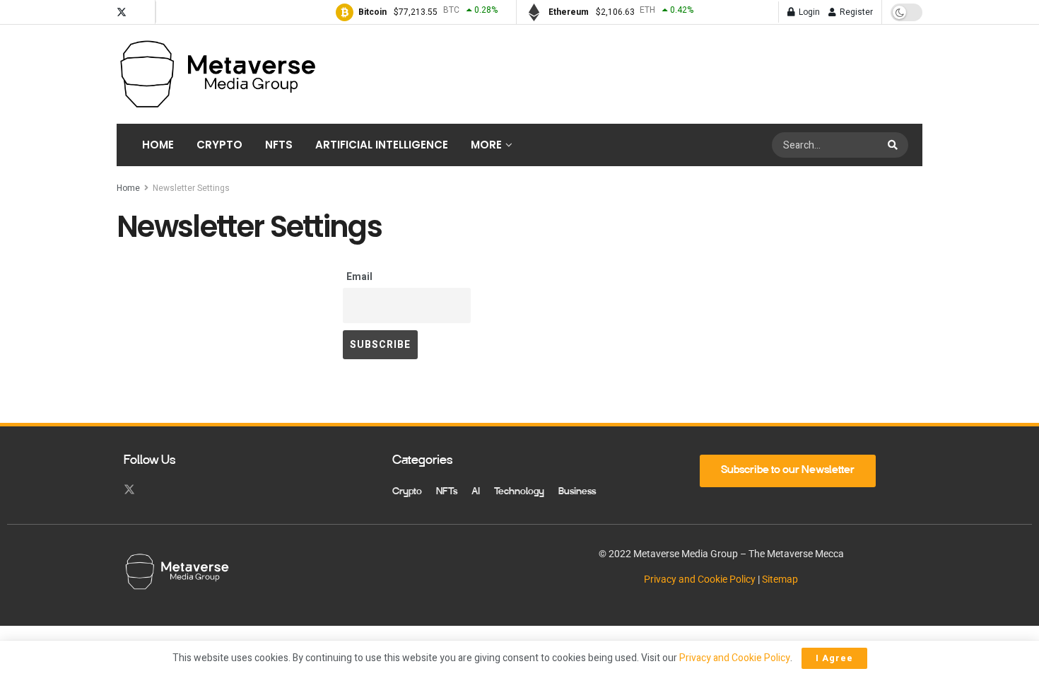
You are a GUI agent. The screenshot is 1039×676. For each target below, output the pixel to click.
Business (577, 492)
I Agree (834, 658)
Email (359, 276)
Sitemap (780, 579)
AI (475, 492)
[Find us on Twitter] (122, 12)
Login (808, 12)
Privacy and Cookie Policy (700, 579)
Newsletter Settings (191, 188)
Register (855, 12)
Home (158, 144)
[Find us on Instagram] (141, 12)
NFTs (279, 144)
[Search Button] (894, 145)
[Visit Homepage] (217, 74)
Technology (519, 492)
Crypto (219, 144)
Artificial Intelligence (381, 144)
